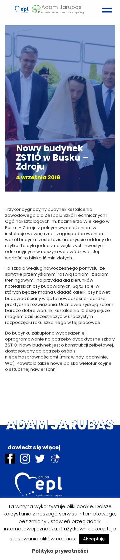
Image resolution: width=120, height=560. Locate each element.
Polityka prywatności (60, 550)
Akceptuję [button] (94, 539)
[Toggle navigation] (105, 7)
